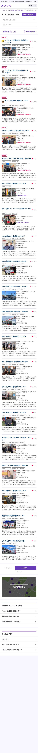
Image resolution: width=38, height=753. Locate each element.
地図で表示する (30, 32)
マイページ (32, 6)
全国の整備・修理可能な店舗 (15, 10)
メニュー (8, 24)
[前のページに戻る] (3, 14)
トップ (3, 10)
